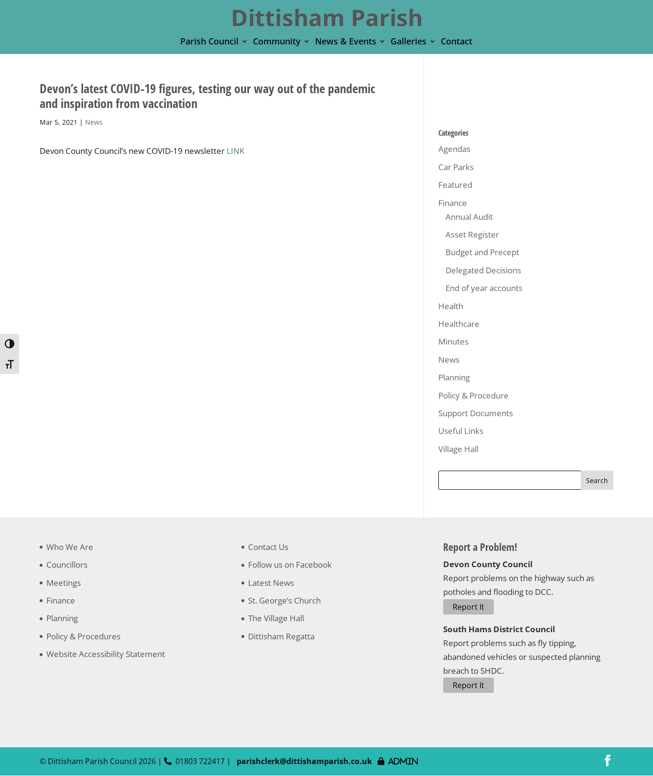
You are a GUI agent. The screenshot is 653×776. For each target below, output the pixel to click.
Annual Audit (469, 216)
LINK (235, 150)
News (94, 122)
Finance (452, 202)
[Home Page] (327, 16)
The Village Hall (276, 618)
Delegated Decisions (483, 270)
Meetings (63, 582)
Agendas (454, 148)
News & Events (345, 42)
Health (450, 306)
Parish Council (209, 42)
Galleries (408, 42)
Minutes (453, 341)
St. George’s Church (284, 600)
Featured (455, 184)
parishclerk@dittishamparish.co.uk (304, 761)
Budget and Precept (482, 252)
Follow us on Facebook (290, 564)
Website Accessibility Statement (105, 653)
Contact (456, 42)
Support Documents (475, 413)
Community (277, 42)
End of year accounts (484, 287)
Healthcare (458, 323)
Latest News (271, 582)
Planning (454, 377)
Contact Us (268, 546)
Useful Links (460, 430)
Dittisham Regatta (281, 636)
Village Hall (458, 448)
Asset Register (472, 234)
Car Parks (456, 167)
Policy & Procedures (83, 636)
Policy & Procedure (473, 395)
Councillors (66, 564)
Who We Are (69, 546)
